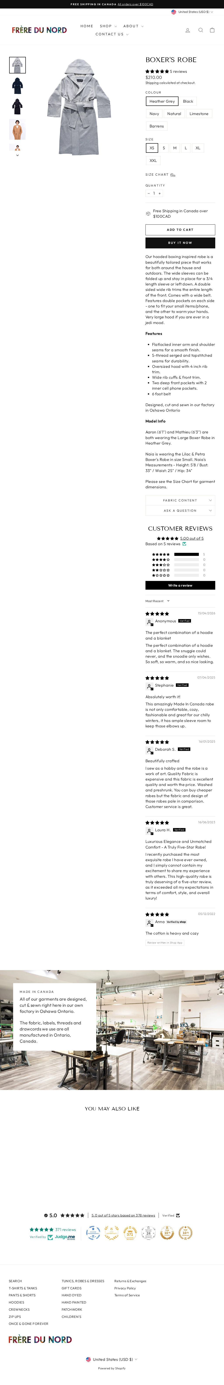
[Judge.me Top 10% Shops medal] (167, 1233)
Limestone (199, 113)
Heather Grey (162, 101)
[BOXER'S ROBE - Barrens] (48, 1186)
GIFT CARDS (72, 1288)
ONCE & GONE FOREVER (29, 1324)
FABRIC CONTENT (180, 500)
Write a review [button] (180, 585)
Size (149, 139)
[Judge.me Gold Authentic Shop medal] (112, 1233)
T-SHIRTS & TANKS (23, 1288)
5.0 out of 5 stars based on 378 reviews (123, 1215)
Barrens (157, 126)
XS (152, 147)
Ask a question (180, 511)
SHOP (107, 26)
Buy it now (180, 243)
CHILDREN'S (71, 1317)
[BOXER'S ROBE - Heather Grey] (18, 1186)
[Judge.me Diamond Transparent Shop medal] (93, 1233)
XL (198, 147)
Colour (153, 92)
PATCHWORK (72, 1309)
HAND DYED (72, 1295)
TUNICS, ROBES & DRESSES (83, 1281)
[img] (157, 613)
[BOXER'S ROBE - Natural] (36, 1186)
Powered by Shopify (112, 1368)
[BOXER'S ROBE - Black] (24, 1186)
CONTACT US (110, 34)
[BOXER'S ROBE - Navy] (30, 1186)
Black (188, 101)
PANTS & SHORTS (22, 1295)
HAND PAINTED (74, 1302)
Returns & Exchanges (130, 1281)
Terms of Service (127, 1295)
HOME (86, 26)
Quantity (155, 185)
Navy (154, 113)
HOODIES (16, 1302)
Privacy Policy (125, 1288)
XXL (153, 160)
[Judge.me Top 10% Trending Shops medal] (185, 1233)
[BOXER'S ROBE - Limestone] (42, 1186)
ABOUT (131, 26)
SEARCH (15, 1281)
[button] (157, 71)
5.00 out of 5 (192, 538)
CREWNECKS (19, 1309)
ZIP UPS (15, 1317)
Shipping (152, 83)
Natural (174, 113)
